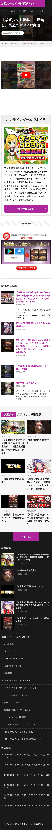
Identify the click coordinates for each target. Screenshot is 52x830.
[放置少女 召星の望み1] (7, 388)
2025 (6, 765)
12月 (6, 768)
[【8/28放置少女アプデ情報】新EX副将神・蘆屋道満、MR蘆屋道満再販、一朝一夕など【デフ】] (7, 559)
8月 (35, 755)
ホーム (4, 11)
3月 (18, 755)
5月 (25, 755)
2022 (6, 795)
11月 (48, 765)
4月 (21, 755)
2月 (14, 755)
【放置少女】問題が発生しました (12, 480)
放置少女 (17, 33)
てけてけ (22, 11)
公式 (13, 11)
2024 (6, 775)
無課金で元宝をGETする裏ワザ (17, 710)
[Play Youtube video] (26, 75)
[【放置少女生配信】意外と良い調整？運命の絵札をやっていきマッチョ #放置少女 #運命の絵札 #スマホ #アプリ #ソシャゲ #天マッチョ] (7, 297)
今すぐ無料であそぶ (26, 209)
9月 (39, 765)
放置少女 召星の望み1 (26, 383)
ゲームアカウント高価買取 (15, 717)
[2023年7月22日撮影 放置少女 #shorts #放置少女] (7, 328)
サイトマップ (10, 651)
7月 (32, 755)
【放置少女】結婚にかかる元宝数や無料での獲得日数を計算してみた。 (38, 520)
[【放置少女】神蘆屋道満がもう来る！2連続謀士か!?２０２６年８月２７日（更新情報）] (7, 607)
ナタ (42, 11)
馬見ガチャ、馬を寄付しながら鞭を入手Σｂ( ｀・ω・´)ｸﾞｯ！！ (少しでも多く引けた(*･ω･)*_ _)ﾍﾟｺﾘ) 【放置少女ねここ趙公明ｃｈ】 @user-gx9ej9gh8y (33, 346)
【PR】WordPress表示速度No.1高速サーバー (23, 739)
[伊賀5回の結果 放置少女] (7, 575)
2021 (6, 805)
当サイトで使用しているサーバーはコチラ (22, 688)
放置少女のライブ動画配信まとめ (33, 824)
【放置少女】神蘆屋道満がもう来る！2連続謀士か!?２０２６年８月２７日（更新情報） (39, 484)
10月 (43, 765)
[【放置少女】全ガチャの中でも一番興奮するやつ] (7, 623)
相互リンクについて (12, 666)
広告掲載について (11, 673)
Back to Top (26, 537)
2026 (6, 755)
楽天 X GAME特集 (11, 703)
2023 (6, 785)
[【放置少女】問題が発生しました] (7, 591)
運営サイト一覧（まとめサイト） (18, 681)
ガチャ (33, 11)
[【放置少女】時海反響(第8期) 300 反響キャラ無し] (7, 371)
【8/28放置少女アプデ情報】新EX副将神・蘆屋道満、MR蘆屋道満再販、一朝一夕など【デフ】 (13, 446)
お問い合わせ (10, 644)
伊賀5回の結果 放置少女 (38, 441)
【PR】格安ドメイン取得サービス (18, 732)
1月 (11, 755)
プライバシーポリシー (13, 659)
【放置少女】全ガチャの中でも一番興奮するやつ (12, 518)
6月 (28, 755)
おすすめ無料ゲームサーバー (16, 695)
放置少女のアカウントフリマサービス (23, 725)
